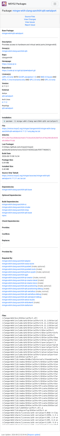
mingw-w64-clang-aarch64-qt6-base (17, 190)
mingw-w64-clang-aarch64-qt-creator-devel (19, 280)
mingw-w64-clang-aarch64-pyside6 (16, 266)
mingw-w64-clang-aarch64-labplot (16, 261)
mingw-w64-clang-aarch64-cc (14, 204)
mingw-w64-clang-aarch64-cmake (16, 207)
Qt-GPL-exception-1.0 (27, 77)
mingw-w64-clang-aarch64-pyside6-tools (19, 269)
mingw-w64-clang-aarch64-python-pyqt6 (19, 272)
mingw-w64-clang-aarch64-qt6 (14, 51)
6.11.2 (4, 102)
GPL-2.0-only (35, 80)
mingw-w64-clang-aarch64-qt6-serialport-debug (21, 297)
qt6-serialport (7, 96)
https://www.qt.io (9, 64)
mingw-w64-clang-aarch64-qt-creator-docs (19, 283)
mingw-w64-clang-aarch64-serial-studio (18, 300)
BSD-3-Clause (46, 77)
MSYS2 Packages (17, 3)
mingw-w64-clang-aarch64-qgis (15, 275)
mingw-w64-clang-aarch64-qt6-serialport (34, 10)
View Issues (30, 22)
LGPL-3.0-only (7, 77)
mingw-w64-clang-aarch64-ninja (15, 210)
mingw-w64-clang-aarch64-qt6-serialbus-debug (21, 294)
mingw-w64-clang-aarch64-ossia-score (18, 264)
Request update (34, 435)
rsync (4, 215)
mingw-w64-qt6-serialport (12, 33)
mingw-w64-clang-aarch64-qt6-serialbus (18, 291)
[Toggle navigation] (55, 4)
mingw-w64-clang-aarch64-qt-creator (17, 278)
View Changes (30, 19)
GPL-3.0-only (50, 80)
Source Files (30, 17)
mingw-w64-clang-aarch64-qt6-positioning (19, 286)
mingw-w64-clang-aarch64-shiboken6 (17, 302)
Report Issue (30, 25)
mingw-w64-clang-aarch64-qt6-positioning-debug (22, 289)
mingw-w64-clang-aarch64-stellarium (17, 305)
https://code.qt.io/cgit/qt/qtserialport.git (19, 70)
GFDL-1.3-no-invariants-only (13, 80)
